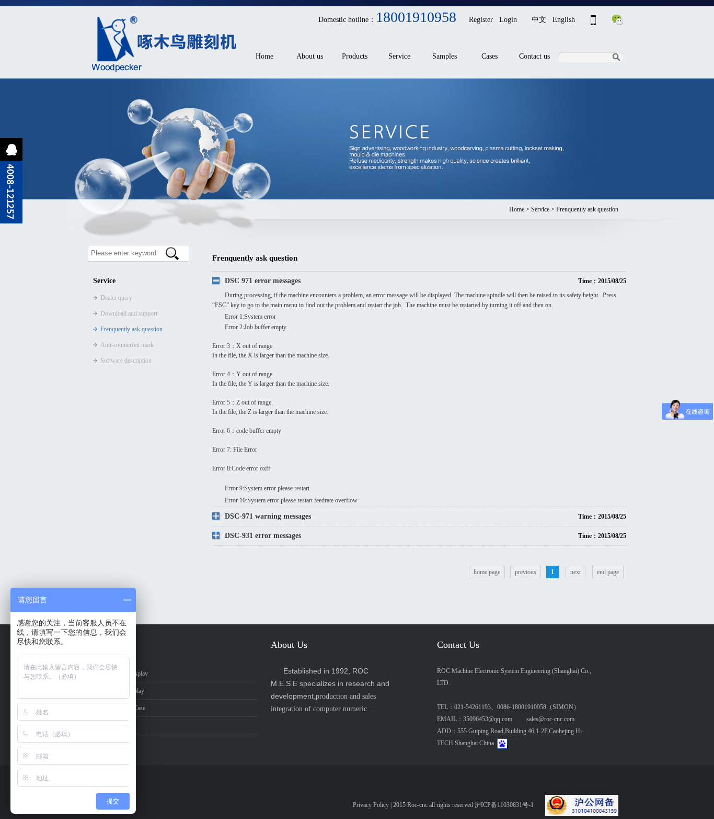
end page (608, 572)
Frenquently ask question (131, 329)
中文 (539, 20)
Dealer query (116, 297)
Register (481, 20)
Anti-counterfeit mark (127, 345)
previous (525, 572)
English (563, 20)
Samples (444, 56)
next (575, 572)
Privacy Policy (371, 805)
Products (354, 56)
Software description (126, 360)
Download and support (128, 313)
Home (264, 56)
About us (309, 56)
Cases (489, 56)
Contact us (534, 56)
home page (487, 572)
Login (508, 20)
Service (399, 56)
